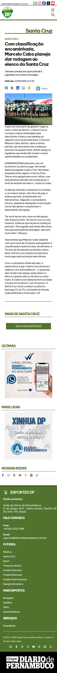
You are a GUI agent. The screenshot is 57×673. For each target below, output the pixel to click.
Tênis (6, 607)
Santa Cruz (9, 556)
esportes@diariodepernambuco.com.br (25, 538)
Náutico (7, 551)
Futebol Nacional (12, 574)
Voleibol (7, 602)
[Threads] (25, 475)
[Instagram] (8, 475)
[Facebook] (4, 475)
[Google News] (31, 475)
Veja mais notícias (28, 326)
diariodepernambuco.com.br (15, 4)
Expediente (9, 625)
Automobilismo (11, 611)
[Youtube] (20, 475)
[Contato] (11, 646)
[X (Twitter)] (14, 475)
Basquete (8, 598)
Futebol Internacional (15, 579)
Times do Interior (12, 565)
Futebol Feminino (12, 570)
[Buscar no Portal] (53, 14)
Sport (6, 561)
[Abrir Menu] (53, 9)
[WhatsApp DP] (37, 475)
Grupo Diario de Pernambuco (30, 637)
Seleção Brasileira (13, 584)
